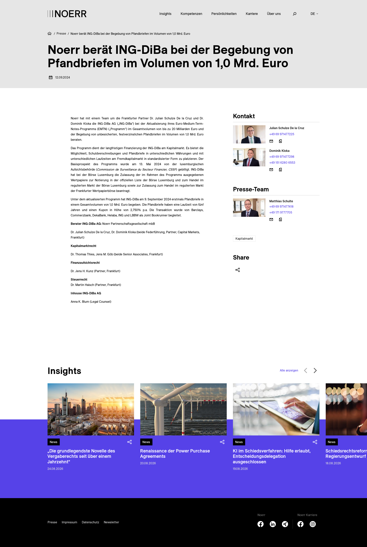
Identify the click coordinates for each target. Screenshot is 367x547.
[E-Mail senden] (271, 141)
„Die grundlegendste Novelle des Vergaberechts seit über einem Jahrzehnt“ (81, 456)
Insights (165, 13)
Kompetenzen (191, 13)
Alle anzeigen (289, 370)
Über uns (274, 13)
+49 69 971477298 (281, 157)
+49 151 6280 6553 (282, 162)
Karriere (252, 13)
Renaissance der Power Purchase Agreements (175, 453)
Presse (61, 33)
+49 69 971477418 (281, 206)
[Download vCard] (280, 141)
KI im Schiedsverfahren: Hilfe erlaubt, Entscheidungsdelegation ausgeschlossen (272, 456)
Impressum (69, 522)
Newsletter (111, 522)
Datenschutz (90, 522)
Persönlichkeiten (224, 13)
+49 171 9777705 (280, 212)
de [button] (313, 13)
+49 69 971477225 (281, 134)
